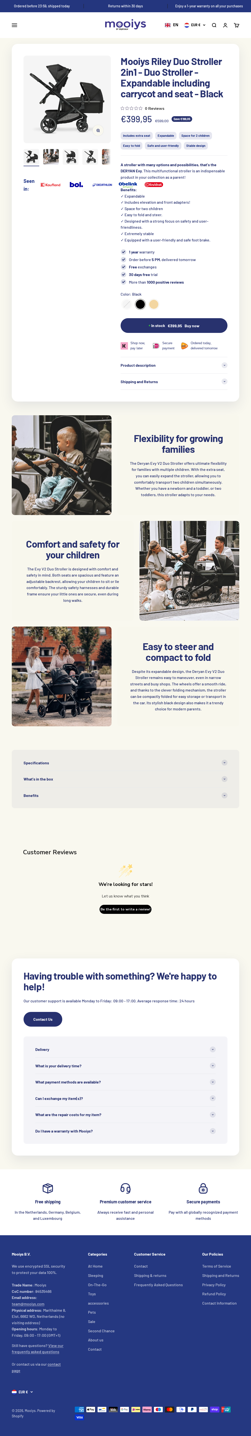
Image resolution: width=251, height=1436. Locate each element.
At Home (95, 1266)
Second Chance (101, 1330)
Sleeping (95, 1275)
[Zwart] (140, 305)
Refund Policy (214, 1293)
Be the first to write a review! (125, 909)
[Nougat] (154, 305)
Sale (91, 1321)
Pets (92, 1312)
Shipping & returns (150, 1275)
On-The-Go (97, 1284)
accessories (98, 1303)
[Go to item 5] (110, 157)
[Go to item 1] (31, 157)
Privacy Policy (214, 1284)
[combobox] (171, 25)
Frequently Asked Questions (158, 1284)
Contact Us (42, 1019)
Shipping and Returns (220, 1275)
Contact (95, 1349)
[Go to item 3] (70, 157)
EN (175, 24)
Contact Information (219, 1303)
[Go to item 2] (51, 157)
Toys (92, 1293)
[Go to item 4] (90, 157)
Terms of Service (216, 1266)
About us (95, 1339)
